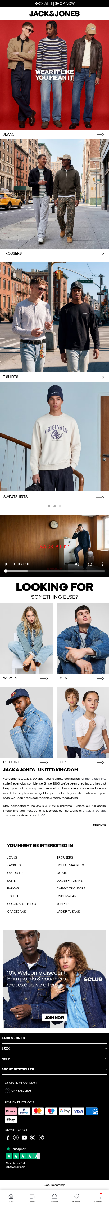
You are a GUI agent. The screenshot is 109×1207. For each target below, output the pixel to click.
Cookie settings (54, 1185)
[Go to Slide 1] (49, 506)
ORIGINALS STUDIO (21, 904)
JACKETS (14, 865)
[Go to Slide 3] (60, 506)
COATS (62, 873)
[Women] (26, 638)
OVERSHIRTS (16, 873)
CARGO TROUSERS (71, 888)
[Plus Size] (26, 722)
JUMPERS (63, 904)
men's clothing (95, 779)
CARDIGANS (16, 911)
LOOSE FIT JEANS (70, 880)
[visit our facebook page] (7, 1139)
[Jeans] (54, 75)
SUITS (11, 880)
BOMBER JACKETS (70, 865)
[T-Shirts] (54, 317)
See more (99, 824)
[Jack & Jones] (54, 16)
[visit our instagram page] (16, 1139)
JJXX (41, 815)
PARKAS (13, 888)
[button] (54, 1090)
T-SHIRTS (13, 896)
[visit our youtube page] (24, 1139)
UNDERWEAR (66, 896)
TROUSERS (65, 857)
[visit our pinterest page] (32, 1139)
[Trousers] (54, 194)
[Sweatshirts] (54, 436)
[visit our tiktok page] (41, 1139)
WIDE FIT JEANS (68, 911)
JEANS (12, 857)
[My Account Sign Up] (54, 979)
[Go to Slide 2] (54, 506)
